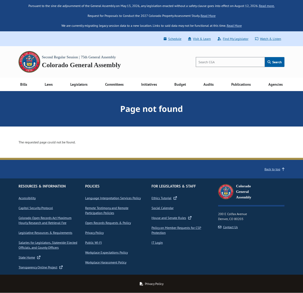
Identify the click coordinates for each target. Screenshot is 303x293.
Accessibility (27, 198)
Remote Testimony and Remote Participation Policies (106, 210)
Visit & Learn (202, 39)
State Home (27, 257)
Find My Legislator (235, 39)
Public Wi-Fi (93, 242)
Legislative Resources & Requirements (45, 233)
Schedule (174, 39)
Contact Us (230, 227)
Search (276, 62)
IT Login (157, 242)
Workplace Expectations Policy (106, 252)
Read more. (267, 6)
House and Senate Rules (169, 218)
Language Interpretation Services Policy (113, 198)
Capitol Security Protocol (36, 208)
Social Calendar (163, 208)
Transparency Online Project (38, 267)
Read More (208, 16)
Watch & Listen (270, 39)
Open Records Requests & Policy (108, 223)
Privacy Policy (94, 233)
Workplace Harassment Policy (105, 262)
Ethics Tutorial (161, 198)
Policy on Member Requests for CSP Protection (176, 230)
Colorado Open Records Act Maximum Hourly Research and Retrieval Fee (45, 220)
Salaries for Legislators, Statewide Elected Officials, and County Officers (48, 245)
